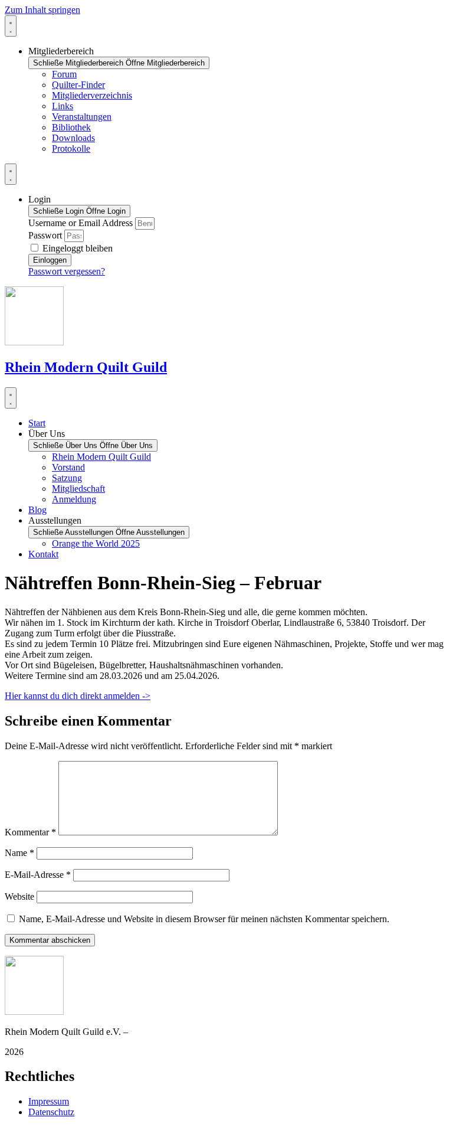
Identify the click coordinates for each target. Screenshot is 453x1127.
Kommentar (30, 832)
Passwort (45, 235)
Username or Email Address (80, 223)
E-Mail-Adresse (38, 875)
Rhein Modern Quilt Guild (86, 367)
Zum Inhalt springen (42, 10)
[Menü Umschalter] (11, 26)
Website (19, 896)
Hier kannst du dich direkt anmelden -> (77, 696)
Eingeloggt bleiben (76, 248)
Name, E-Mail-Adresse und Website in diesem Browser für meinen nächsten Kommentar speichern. (204, 919)
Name (19, 853)
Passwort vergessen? (66, 271)
